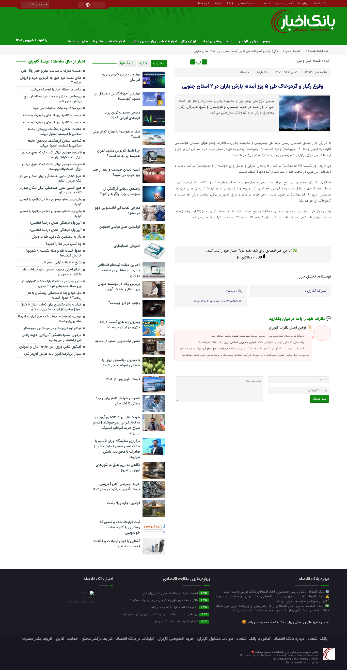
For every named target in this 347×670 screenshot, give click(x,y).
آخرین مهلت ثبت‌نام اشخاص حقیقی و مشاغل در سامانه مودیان (119, 270)
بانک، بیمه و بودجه (217, 41)
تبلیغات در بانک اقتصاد (135, 638)
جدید (143, 63)
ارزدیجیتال (188, 41)
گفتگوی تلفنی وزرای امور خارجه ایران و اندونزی (50, 347)
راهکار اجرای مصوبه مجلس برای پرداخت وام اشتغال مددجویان (52, 272)
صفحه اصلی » (291, 50)
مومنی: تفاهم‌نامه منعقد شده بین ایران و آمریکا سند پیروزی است (50, 319)
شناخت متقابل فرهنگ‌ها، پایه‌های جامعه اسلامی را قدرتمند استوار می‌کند (54, 132)
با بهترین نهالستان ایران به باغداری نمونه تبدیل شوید (120, 362)
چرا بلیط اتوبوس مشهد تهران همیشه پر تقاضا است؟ (118, 153)
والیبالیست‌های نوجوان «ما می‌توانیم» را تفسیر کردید (51, 202)
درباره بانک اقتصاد (289, 638)
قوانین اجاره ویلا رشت (123, 503)
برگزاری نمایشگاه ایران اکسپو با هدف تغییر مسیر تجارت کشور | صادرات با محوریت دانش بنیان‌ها (117, 449)
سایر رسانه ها (78, 41)
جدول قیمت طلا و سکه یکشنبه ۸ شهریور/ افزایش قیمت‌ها (54, 253)
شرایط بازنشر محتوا (210, 3)
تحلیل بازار (307, 276)
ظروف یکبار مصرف (37, 638)
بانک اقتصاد (320, 3)
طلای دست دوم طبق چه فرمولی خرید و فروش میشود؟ (51, 80)
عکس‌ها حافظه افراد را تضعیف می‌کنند (56, 89)
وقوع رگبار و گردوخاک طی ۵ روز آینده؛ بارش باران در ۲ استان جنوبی (252, 86)
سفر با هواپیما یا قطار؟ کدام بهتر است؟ (116, 134)
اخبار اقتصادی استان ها (108, 41)
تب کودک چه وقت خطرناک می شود (57, 108)
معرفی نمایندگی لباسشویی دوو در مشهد (117, 210)
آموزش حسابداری (127, 246)
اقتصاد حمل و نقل (309, 60)
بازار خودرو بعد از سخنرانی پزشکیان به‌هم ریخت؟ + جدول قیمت (54, 295)
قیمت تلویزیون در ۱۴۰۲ (123, 379)
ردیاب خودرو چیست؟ (124, 303)
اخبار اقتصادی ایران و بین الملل (154, 41)
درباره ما (303, 3)
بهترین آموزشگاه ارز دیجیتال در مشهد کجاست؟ (117, 96)
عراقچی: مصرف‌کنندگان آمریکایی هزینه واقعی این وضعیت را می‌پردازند (52, 337)
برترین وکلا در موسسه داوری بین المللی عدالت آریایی (119, 286)
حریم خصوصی (247, 3)
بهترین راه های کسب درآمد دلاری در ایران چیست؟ (119, 324)
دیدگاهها (126, 63)
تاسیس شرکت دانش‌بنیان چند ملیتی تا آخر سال (118, 400)
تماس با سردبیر (284, 3)
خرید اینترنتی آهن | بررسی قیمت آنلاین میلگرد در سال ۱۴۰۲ (116, 486)
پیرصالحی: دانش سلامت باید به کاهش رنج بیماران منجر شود (53, 99)
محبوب (158, 63)
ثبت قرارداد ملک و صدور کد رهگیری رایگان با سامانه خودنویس (119, 527)
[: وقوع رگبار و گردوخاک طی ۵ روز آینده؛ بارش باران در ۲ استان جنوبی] (179, 61)
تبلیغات (265, 3)
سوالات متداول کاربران (215, 638)
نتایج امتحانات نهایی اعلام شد (62, 262)
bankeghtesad (294, 663)
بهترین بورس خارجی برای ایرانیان (121, 77)
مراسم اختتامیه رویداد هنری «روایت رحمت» (52, 115)
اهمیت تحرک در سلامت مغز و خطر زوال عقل (51, 71)
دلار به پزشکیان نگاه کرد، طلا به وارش (57, 237)
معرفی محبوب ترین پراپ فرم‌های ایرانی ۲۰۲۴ (122, 115)
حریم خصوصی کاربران (175, 638)
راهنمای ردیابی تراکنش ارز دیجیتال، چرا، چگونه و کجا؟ (120, 191)
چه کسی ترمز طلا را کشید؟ (64, 244)
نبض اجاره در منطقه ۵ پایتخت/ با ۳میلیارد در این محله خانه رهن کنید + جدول (52, 284)
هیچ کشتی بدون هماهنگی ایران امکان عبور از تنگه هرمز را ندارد (51, 179)
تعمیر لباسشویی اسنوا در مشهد (117, 341)
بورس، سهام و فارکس (254, 41)
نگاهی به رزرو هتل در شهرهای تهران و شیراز (118, 467)
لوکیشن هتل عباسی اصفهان (119, 227)
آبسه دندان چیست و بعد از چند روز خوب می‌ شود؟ (116, 172)
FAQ (230, 3)
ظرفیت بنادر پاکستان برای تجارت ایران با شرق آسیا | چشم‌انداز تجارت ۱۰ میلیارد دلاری (51, 307)
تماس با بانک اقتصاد (253, 638)
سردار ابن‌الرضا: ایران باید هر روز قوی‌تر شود (53, 354)
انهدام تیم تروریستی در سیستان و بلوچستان (52, 328)
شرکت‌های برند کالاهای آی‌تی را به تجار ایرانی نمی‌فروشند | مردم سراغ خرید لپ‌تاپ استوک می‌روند (116, 425)
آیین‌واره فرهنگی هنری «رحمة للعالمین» (55, 223)
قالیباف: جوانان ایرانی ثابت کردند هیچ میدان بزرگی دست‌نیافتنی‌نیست (52, 155)
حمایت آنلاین (67, 638)
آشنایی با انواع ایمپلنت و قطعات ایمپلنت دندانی (116, 543)
